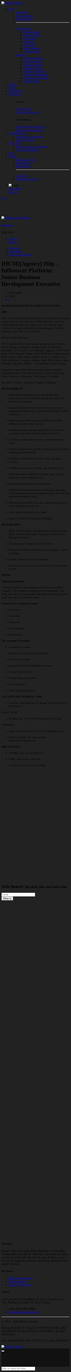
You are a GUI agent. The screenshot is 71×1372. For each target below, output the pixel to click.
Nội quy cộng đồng (20, 1284)
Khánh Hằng (7, 225)
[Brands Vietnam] (12, 3)
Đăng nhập (15, 188)
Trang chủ (14, 248)
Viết (3, 198)
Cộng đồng (15, 251)
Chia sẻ (13, 238)
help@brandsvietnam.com (24, 1312)
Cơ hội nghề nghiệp (20, 254)
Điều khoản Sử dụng (21, 1278)
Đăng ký (14, 191)
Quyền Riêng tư (18, 1281)
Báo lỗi (13, 241)
